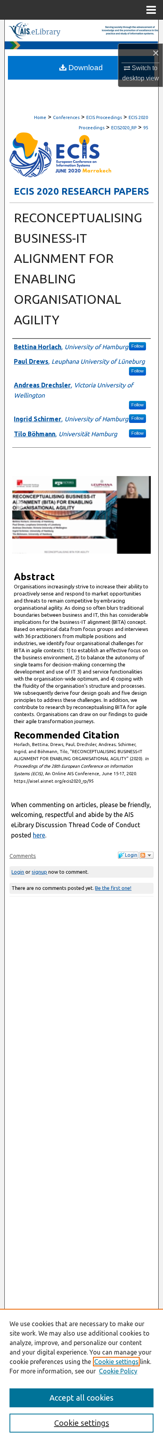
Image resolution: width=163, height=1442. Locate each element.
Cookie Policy (118, 1371)
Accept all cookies (81, 1397)
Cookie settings (116, 1361)
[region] (81, 1375)
